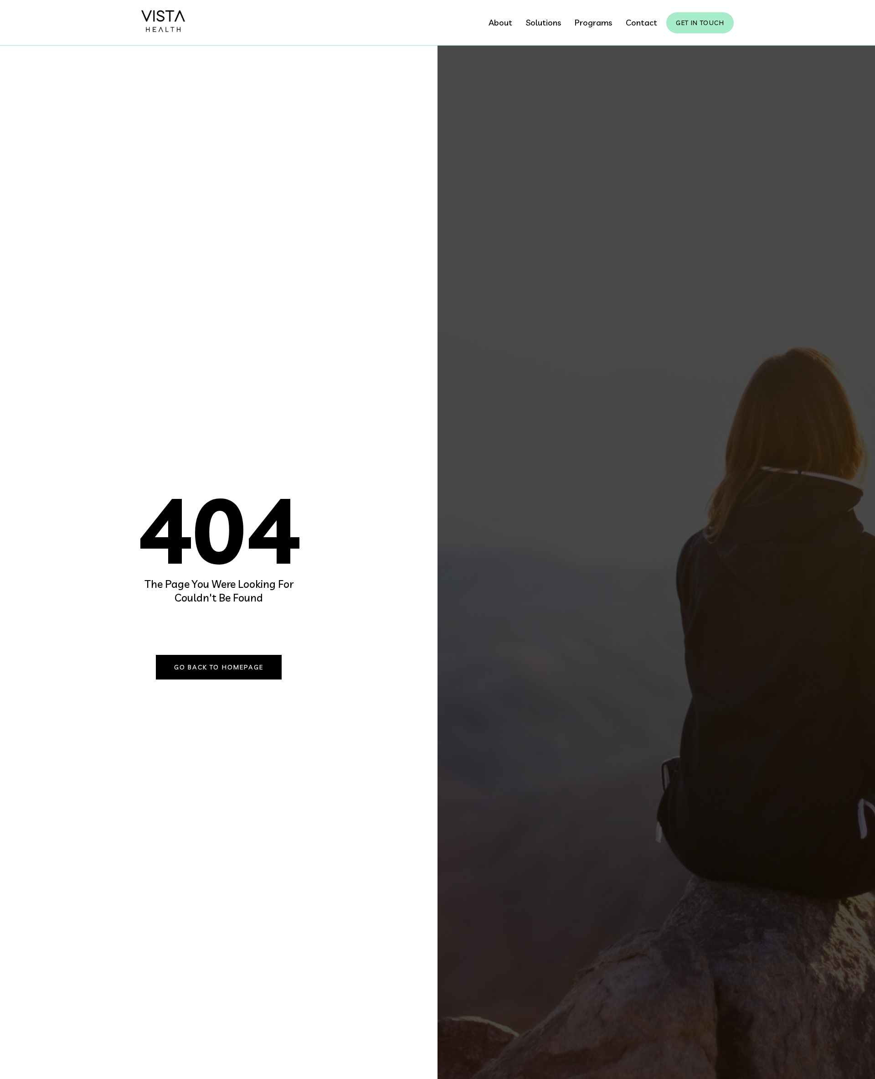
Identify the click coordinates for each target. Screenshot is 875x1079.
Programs (593, 22)
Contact (641, 22)
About (500, 22)
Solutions (543, 22)
